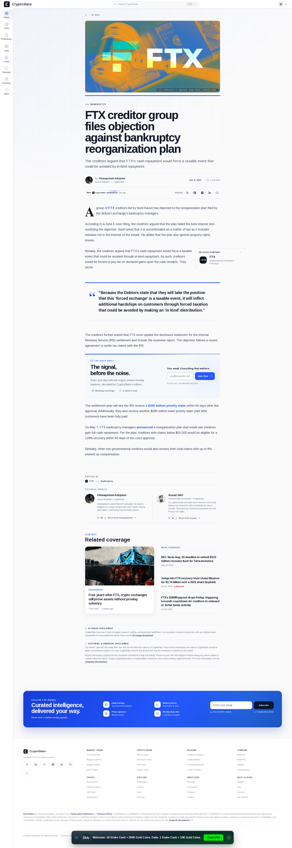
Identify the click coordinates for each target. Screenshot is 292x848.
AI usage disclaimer (143, 635)
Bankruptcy (98, 104)
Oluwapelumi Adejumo (112, 178)
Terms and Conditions (81, 814)
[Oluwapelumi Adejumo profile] (89, 498)
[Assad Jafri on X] (169, 518)
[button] (6, 91)
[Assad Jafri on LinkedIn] (173, 518)
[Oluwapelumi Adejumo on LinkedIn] (102, 518)
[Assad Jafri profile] (161, 498)
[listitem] (89, 481)
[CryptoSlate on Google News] (35, 764)
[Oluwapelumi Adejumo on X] (98, 518)
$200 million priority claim (167, 405)
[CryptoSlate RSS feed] (27, 773)
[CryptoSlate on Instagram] (70, 764)
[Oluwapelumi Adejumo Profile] (89, 180)
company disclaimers (96, 662)
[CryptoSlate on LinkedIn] (61, 764)
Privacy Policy (105, 814)
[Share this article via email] (217, 193)
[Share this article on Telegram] (202, 193)
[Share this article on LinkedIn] (210, 193)
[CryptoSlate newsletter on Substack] (44, 764)
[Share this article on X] (187, 193)
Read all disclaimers (179, 820)
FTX (111, 208)
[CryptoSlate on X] (27, 764)
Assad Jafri (175, 495)
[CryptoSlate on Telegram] (53, 764)
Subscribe (264, 705)
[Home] (86, 15)
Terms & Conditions (70, 836)
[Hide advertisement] (228, 837)
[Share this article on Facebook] (195, 193)
